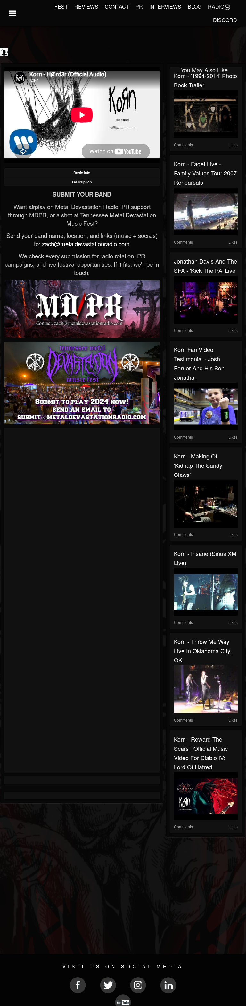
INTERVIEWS (165, 6)
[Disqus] (82, 517)
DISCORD (225, 20)
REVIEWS (86, 6)
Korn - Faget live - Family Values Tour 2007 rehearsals (205, 172)
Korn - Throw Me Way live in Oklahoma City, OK (203, 650)
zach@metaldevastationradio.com (86, 243)
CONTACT (117, 6)
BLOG (194, 6)
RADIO (216, 6)
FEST (61, 6)
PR (139, 6)
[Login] (227, 6)
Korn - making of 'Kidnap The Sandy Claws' (198, 465)
